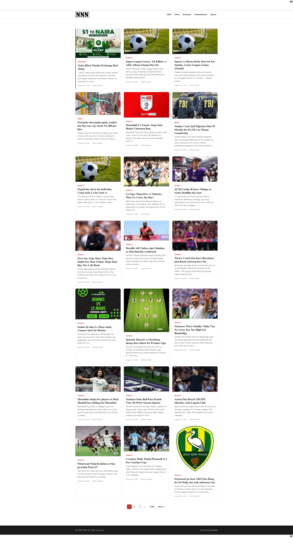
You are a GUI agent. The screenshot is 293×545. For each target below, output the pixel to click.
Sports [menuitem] (213, 14)
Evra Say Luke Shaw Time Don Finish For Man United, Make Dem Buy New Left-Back (97, 261)
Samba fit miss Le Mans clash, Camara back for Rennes (94, 328)
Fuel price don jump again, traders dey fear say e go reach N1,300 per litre (97, 125)
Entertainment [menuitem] (201, 14)
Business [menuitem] (187, 14)
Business (82, 62)
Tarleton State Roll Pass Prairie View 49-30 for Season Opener (144, 401)
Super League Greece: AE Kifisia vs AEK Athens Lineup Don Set (146, 63)
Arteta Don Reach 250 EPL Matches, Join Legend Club (190, 401)
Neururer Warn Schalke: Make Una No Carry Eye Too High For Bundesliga (194, 329)
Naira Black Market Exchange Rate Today (98, 67)
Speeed (214, 530)
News (79, 119)
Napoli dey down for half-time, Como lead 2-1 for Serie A (94, 191)
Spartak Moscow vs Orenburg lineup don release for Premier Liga (146, 341)
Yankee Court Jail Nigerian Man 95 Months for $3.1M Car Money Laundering (194, 129)
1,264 (152, 506)
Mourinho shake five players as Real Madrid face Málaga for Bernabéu (97, 401)
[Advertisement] (146, 5)
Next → (161, 506)
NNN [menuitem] (169, 14)
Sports (129, 58)
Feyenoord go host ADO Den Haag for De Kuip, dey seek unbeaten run (194, 480)
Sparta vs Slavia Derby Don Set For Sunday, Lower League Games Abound (194, 64)
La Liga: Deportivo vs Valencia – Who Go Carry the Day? (144, 195)
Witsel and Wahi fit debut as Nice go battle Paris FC (96, 465)
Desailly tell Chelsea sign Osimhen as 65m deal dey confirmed (145, 249)
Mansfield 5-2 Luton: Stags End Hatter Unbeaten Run (144, 126)
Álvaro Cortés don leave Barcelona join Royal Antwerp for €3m (194, 259)
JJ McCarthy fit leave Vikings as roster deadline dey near (192, 191)
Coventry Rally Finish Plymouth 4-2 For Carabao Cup (146, 460)
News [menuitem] (177, 14)
